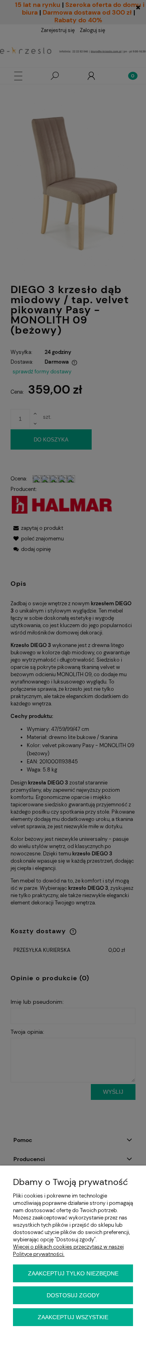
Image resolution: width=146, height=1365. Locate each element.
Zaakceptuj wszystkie (73, 1317)
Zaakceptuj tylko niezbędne (73, 1273)
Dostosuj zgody (73, 1295)
